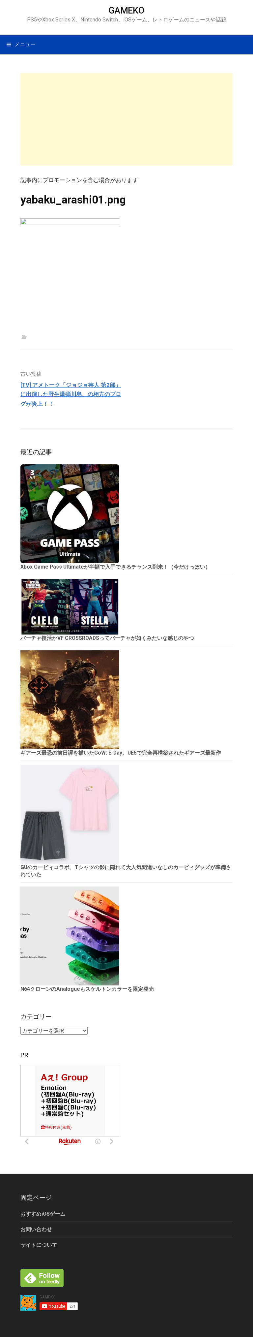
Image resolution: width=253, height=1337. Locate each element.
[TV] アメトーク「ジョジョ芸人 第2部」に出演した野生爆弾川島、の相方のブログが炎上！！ (70, 394)
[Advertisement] (126, 119)
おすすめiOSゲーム (43, 1214)
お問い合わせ (36, 1229)
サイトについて (38, 1245)
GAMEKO (126, 10)
